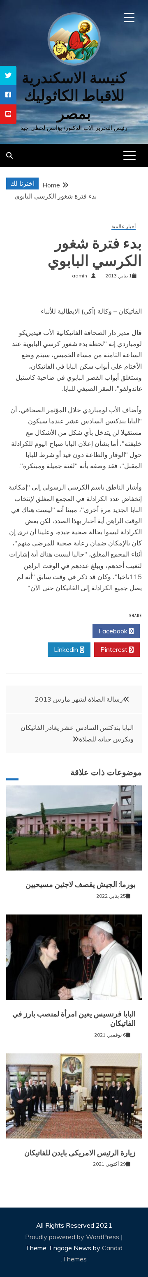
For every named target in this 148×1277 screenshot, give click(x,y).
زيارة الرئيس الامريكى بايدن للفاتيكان (80, 1153)
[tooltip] (8, 75)
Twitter (66, 631)
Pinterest (114, 649)
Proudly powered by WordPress (73, 1237)
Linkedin (67, 649)
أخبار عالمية (123, 226)
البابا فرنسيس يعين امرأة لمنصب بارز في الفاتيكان (74, 1018)
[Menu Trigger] (129, 17)
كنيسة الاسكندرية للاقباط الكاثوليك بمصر (74, 95)
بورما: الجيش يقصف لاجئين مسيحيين (80, 884)
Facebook (114, 631)
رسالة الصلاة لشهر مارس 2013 (79, 699)
